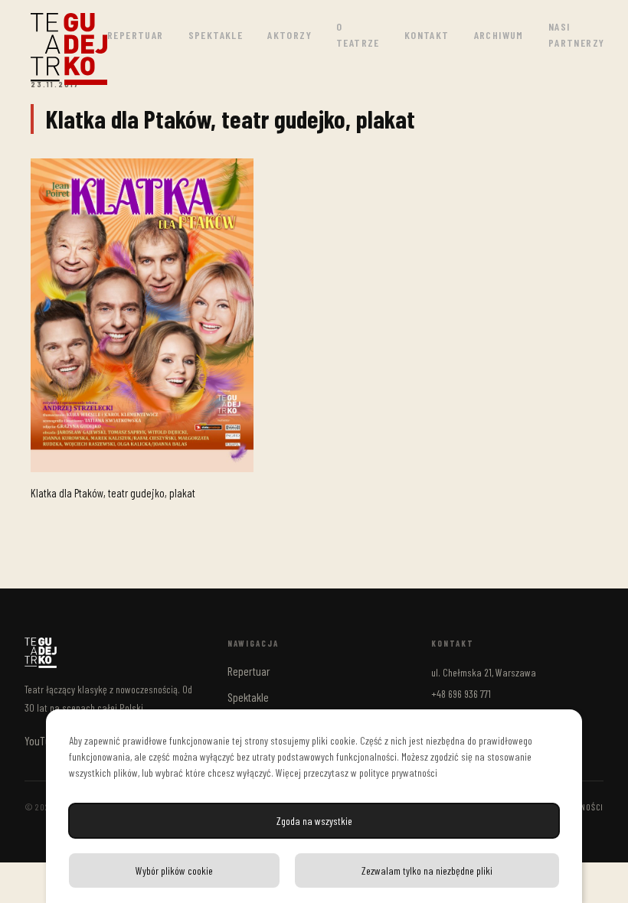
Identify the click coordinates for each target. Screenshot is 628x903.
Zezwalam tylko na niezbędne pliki (426, 870)
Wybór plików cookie (174, 870)
